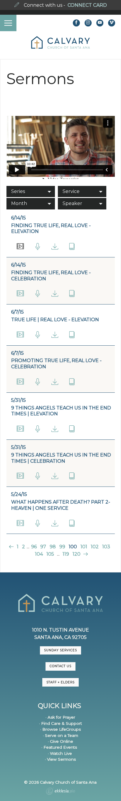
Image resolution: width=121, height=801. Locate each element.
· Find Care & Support (60, 723)
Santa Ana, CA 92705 (60, 637)
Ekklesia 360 (60, 791)
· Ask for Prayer (60, 717)
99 (62, 546)
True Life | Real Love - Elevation (55, 319)
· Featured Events (59, 747)
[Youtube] (99, 22)
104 (39, 554)
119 (66, 554)
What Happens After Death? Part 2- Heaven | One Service (60, 505)
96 (34, 546)
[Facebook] (76, 22)
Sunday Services (60, 650)
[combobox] (30, 191)
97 (43, 546)
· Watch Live (60, 753)
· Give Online (60, 741)
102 (95, 546)
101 (83, 546)
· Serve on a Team (60, 735)
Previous (12, 547)
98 (53, 546)
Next (85, 554)
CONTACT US (60, 666)
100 (73, 546)
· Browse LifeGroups (60, 729)
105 (50, 554)
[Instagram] (88, 22)
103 (106, 546)
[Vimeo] (111, 22)
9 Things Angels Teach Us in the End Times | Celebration (61, 458)
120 (76, 554)
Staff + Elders (60, 682)
